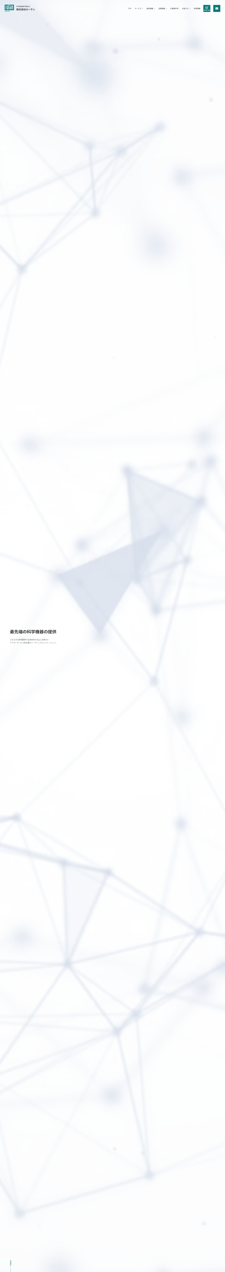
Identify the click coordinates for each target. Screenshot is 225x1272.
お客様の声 (174, 8)
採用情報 (197, 8)
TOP (129, 8)
